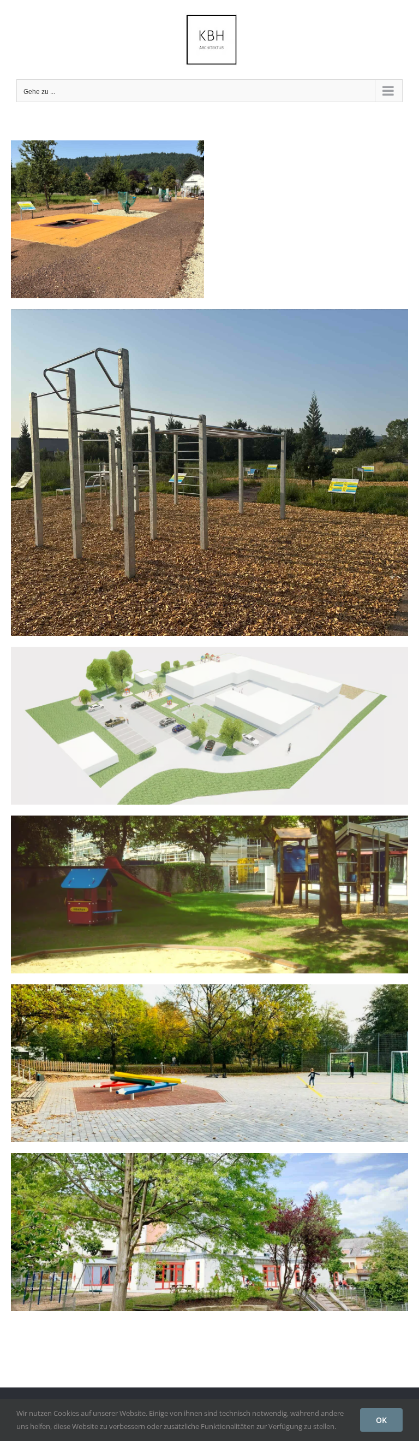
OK (381, 1420)
